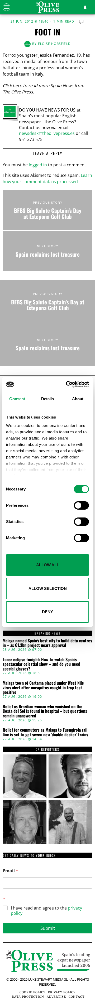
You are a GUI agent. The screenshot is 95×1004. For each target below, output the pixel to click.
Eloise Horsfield (54, 43)
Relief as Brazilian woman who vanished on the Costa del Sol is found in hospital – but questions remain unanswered (45, 711)
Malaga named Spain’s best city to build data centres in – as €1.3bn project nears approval (47, 643)
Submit (47, 928)
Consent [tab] (17, 399)
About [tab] (78, 399)
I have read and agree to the (46, 910)
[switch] (81, 505)
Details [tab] (47, 399)
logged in (38, 165)
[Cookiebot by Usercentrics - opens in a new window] (67, 384)
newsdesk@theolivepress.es (47, 133)
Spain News (61, 85)
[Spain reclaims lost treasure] (47, 251)
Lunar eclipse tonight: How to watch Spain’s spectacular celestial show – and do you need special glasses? (41, 664)
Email (10, 870)
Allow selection (47, 588)
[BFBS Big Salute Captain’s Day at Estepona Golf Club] (47, 210)
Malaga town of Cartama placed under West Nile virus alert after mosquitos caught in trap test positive (43, 688)
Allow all (47, 565)
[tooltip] (24, 776)
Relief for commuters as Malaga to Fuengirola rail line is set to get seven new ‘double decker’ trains (45, 732)
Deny (47, 612)
